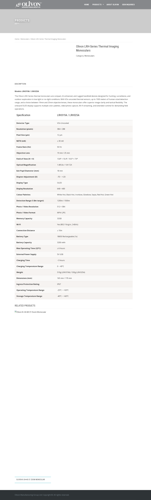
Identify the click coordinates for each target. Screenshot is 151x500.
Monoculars (25, 39)
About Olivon (113, 4)
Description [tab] (20, 84)
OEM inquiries (128, 4)
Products (97, 4)
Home (86, 4)
